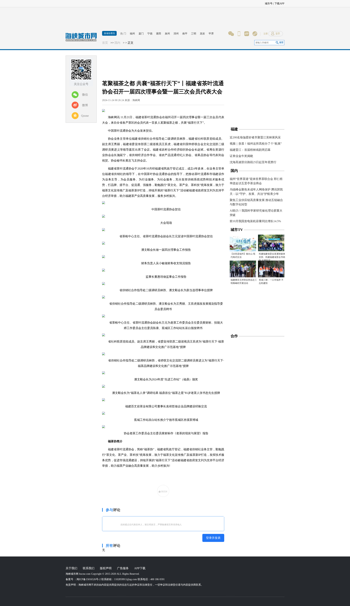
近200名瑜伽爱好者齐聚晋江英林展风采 (255, 137)
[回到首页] (83, 39)
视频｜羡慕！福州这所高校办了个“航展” (256, 143)
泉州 (167, 33)
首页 (105, 42)
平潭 (211, 33)
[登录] (342, 2)
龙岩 (202, 33)
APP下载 (139, 568)
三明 (193, 33)
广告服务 (123, 568)
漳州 (176, 33)
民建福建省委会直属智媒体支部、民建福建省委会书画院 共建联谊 (272, 257)
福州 (132, 33)
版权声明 (106, 568)
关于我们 (71, 568)
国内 (117, 42)
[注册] (330, 2)
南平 (184, 33)
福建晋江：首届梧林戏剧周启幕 (250, 149)
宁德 (149, 33)
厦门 (141, 33)
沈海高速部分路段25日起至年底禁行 (253, 162)
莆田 (158, 33)
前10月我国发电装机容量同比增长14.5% (255, 221)
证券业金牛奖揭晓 (241, 156)
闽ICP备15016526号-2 (89, 579)
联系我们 (88, 568)
